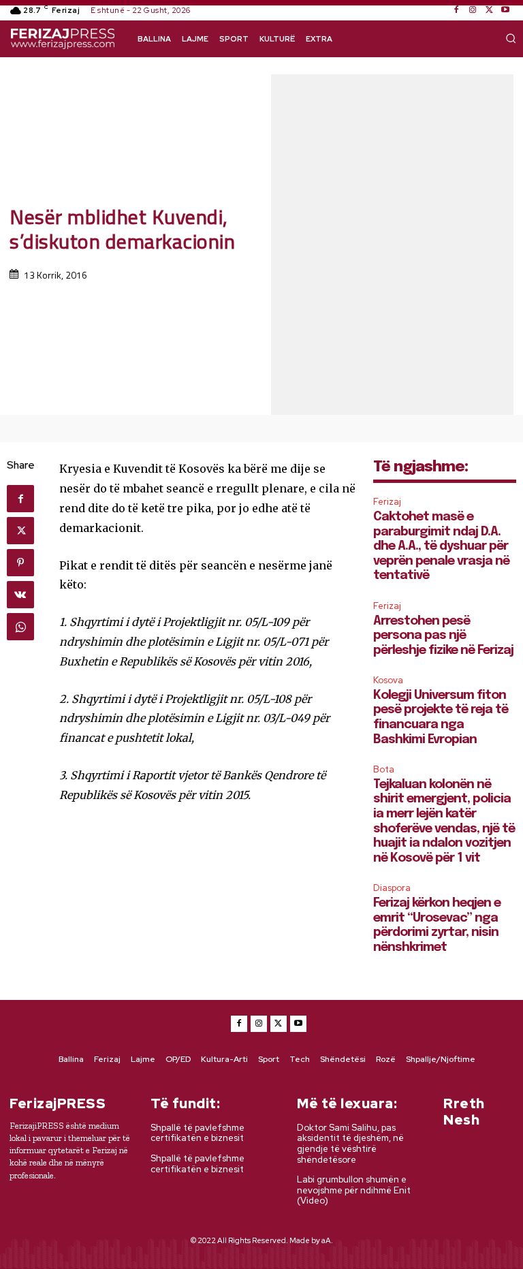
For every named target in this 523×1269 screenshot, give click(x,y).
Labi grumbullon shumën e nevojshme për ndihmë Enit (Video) (354, 1190)
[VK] (20, 594)
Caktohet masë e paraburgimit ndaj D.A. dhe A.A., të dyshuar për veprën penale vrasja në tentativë (441, 546)
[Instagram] (472, 10)
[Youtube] (505, 10)
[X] (489, 10)
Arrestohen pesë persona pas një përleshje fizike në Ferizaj (443, 636)
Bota (383, 769)
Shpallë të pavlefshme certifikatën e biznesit (197, 1133)
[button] (510, 38)
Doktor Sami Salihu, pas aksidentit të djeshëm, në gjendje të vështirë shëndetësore (350, 1143)
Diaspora (392, 888)
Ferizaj (387, 501)
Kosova (388, 680)
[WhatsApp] (20, 626)
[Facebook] (456, 10)
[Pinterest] (20, 562)
